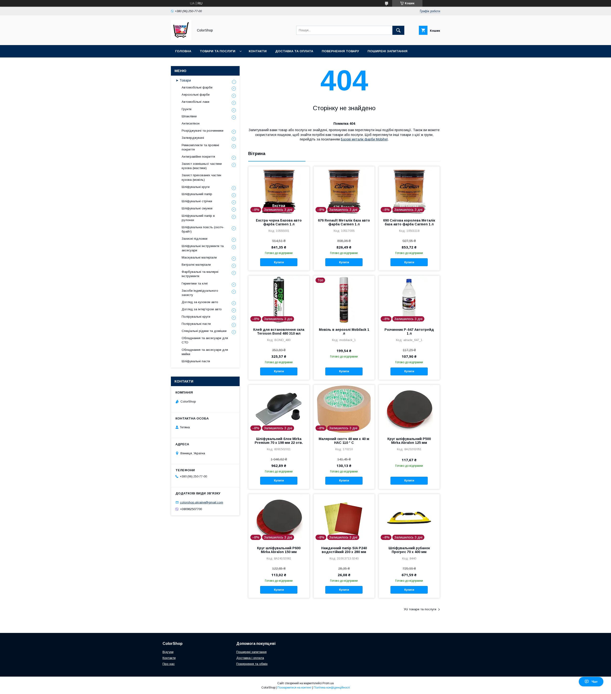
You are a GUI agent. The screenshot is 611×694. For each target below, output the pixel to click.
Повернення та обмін (252, 664)
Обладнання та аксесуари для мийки (205, 352)
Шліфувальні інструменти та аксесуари (203, 248)
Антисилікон (191, 123)
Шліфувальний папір (197, 194)
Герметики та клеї (195, 283)
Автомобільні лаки (195, 102)
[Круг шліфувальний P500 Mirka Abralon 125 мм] (409, 409)
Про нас (169, 664)
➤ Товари (183, 80)
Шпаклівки (189, 116)
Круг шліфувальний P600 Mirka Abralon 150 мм (278, 550)
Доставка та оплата (294, 51)
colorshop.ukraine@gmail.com (201, 502)
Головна (183, 51)
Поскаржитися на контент (294, 687)
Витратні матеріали (196, 264)
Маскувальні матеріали (199, 257)
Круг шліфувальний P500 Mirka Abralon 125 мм (409, 441)
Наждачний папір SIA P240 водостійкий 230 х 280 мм (344, 550)
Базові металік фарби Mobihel (364, 139)
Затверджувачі (193, 138)
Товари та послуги (217, 51)
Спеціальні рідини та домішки (204, 331)
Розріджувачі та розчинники (202, 130)
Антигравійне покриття (198, 156)
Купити (279, 262)
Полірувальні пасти (196, 324)
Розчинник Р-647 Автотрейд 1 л (409, 331)
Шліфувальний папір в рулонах (198, 218)
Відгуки (168, 652)
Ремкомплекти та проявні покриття (200, 147)
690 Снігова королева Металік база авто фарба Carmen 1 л (409, 222)
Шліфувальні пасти (196, 361)
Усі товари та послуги (420, 609)
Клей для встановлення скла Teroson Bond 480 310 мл (278, 331)
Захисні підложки (194, 238)
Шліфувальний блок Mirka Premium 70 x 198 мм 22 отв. (279, 441)
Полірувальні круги (196, 316)
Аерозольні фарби (196, 94)
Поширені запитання (387, 51)
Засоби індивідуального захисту (200, 293)
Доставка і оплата (250, 658)
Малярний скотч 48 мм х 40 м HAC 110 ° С (344, 441)
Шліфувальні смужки (197, 208)
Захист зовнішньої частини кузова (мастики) (202, 166)
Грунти (186, 109)
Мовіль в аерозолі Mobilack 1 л (344, 331)
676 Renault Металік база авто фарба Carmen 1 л (344, 222)
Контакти (258, 51)
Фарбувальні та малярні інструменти (200, 274)
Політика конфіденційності (332, 687)
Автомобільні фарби (197, 87)
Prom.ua (328, 683)
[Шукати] (398, 30)
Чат (595, 682)
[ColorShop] (181, 39)
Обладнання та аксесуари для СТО (205, 340)
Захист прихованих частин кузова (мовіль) (201, 177)
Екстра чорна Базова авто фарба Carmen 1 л (279, 222)
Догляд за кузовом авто (200, 302)
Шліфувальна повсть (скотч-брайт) (203, 229)
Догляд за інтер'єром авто (202, 309)
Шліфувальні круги (196, 187)
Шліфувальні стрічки (197, 201)
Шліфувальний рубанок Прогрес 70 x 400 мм (409, 550)
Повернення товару (340, 51)
